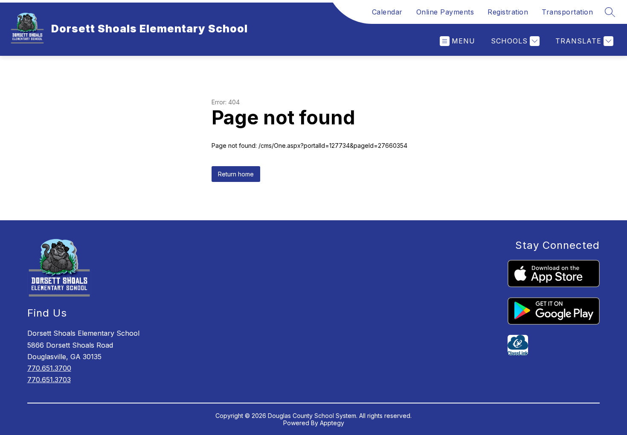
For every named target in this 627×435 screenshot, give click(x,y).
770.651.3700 (49, 368)
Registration (508, 12)
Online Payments (445, 12)
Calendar (387, 12)
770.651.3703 (49, 379)
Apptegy (332, 422)
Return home (236, 174)
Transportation (567, 12)
